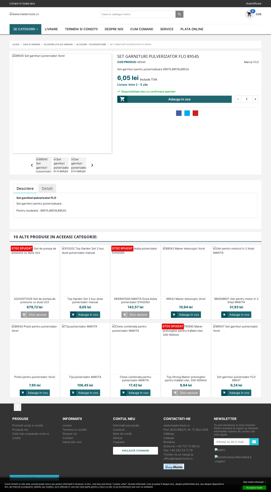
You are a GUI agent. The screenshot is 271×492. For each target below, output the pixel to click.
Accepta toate (254, 487)
